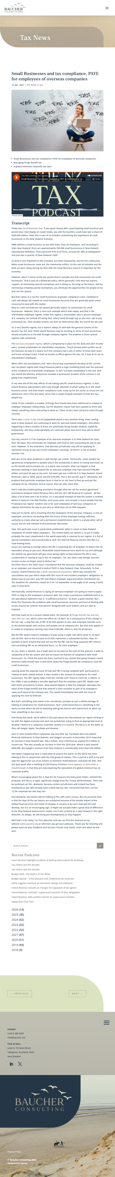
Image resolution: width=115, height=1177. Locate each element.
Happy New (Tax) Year (23, 901)
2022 (15, 930)
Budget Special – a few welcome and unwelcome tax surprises (43, 878)
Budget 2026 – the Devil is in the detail (31, 874)
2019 (15, 945)
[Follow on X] (20, 1064)
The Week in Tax (35, 84)
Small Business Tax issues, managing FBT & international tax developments (51, 219)
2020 (15, 940)
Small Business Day (33, 228)
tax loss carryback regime (29, 343)
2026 (15, 909)
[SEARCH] (100, 846)
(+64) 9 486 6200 (15, 1033)
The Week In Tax (17, 219)
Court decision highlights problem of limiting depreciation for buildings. (48, 860)
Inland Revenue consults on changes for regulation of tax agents (44, 887)
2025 (15, 915)
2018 (15, 950)
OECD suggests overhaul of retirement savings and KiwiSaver (42, 883)
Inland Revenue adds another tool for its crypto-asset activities (43, 897)
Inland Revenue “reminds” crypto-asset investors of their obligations (46, 892)
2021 (15, 935)
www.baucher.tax (29, 823)
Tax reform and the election (26, 864)
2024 (15, 920)
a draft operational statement (56, 571)
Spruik (24, 1163)
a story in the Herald (33, 419)
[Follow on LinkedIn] (11, 1064)
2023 (15, 925)
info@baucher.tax (16, 1037)
